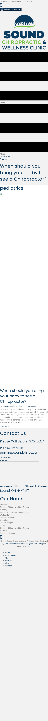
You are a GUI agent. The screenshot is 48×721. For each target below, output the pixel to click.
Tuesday (3, 510)
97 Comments (30, 406)
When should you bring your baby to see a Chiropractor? (22, 396)
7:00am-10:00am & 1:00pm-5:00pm (14, 528)
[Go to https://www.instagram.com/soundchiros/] (24, 6)
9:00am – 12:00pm (7, 533)
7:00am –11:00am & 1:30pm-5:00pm (15, 512)
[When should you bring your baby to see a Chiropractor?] (19, 289)
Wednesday (5, 515)
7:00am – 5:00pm (7, 517)
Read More (4, 426)
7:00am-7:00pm (6, 522)
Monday (3, 504)
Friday (2, 525)
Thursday (4, 520)
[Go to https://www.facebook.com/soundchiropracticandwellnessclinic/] (24, 4)
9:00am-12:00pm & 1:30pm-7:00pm (14, 507)
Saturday (3, 530)
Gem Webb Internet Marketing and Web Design (24, 543)
